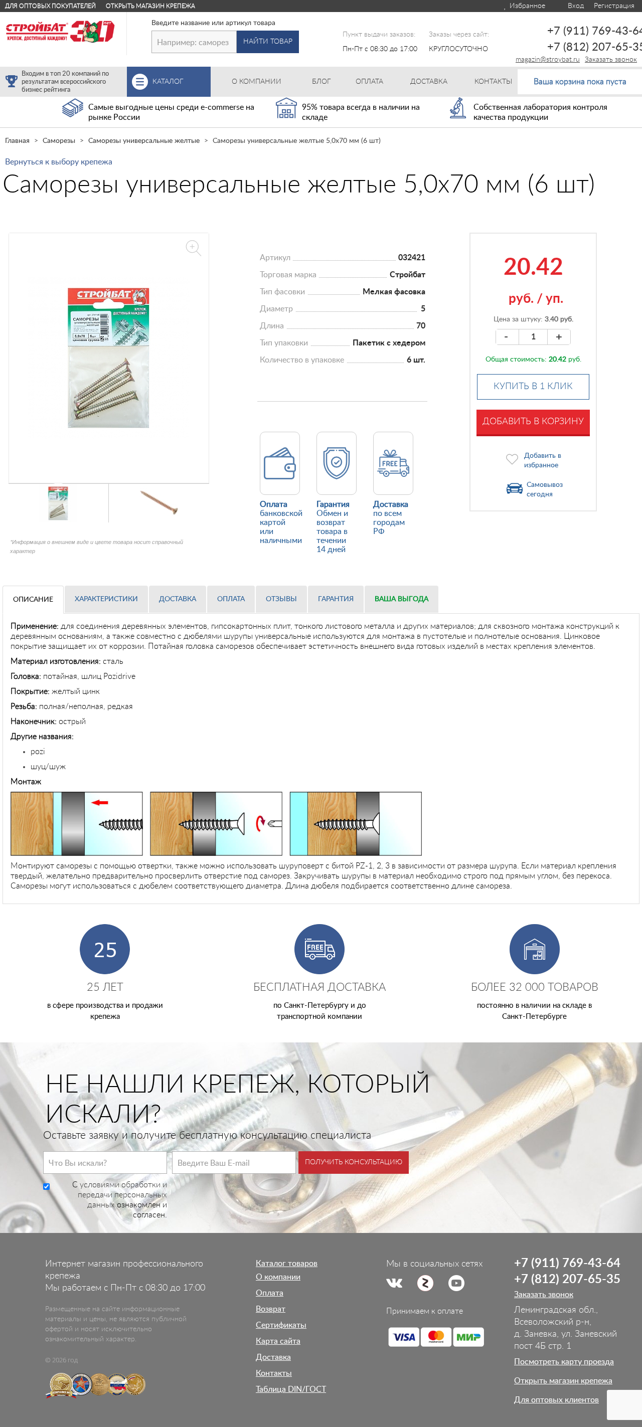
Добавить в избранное (542, 460)
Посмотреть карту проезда (564, 1362)
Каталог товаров (286, 1264)
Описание (33, 599)
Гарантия (336, 599)
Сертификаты (281, 1325)
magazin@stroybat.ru (548, 59)
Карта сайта (278, 1341)
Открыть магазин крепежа (150, 6)
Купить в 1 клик (533, 386)
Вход (575, 6)
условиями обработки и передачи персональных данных (122, 1195)
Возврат (270, 1309)
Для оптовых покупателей (50, 6)
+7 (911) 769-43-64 (567, 1264)
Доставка (177, 599)
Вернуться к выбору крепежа (58, 162)
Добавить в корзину (533, 421)
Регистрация (614, 6)
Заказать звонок (611, 59)
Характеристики (106, 599)
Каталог (181, 81)
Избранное (526, 6)
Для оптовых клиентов (556, 1400)
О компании (278, 1277)
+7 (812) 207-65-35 (567, 1280)
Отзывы (281, 599)
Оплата (231, 599)
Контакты (274, 1373)
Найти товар (267, 41)
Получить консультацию (353, 1162)
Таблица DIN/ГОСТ (291, 1389)
